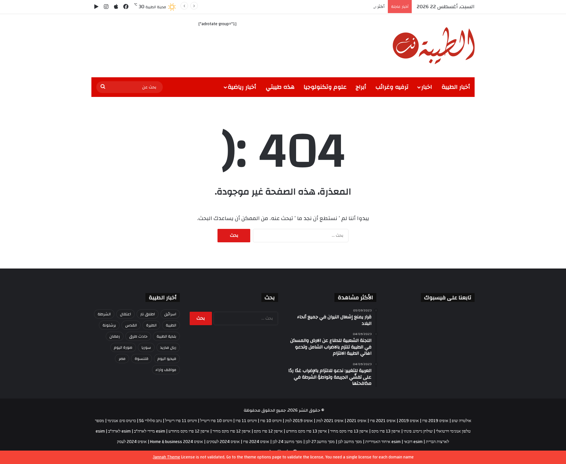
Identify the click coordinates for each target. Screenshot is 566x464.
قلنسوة (141, 358)
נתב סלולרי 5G (150, 421)
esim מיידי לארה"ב (149, 431)
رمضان (114, 336)
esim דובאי (413, 442)
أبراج (361, 87)
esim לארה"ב (119, 431)
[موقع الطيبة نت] (434, 45)
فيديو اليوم (167, 358)
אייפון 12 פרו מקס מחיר (232, 431)
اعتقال (125, 314)
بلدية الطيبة (166, 336)
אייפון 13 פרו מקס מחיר (349, 431)
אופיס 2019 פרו (435, 421)
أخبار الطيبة (456, 87)
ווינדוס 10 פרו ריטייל (216, 421)
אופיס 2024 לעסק (132, 442)
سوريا (146, 347)
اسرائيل (170, 314)
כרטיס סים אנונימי (121, 421)
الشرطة (104, 314)
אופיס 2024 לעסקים (223, 442)
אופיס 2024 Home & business (176, 442)
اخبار (426, 87)
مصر (122, 358)
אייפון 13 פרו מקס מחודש (306, 431)
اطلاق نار (147, 314)
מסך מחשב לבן (350, 442)
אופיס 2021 (357, 421)
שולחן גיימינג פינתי (418, 431)
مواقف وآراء (166, 369)
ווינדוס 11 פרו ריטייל (181, 421)
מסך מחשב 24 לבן (287, 442)
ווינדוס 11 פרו (246, 421)
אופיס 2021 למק (330, 421)
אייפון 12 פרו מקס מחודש (188, 431)
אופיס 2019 (409, 421)
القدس (131, 325)
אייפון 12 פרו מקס (268, 431)
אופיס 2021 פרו (383, 421)
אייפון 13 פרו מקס (385, 431)
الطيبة (171, 325)
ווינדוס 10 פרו (271, 421)
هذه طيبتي (280, 87)
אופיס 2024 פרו (256, 442)
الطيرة (151, 325)
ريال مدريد (168, 347)
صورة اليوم (123, 347)
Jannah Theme (166, 457)
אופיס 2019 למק (299, 421)
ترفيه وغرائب (391, 87)
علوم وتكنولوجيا (325, 87)
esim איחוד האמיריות (383, 442)
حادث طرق (138, 336)
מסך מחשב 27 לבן (320, 442)
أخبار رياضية (242, 87)
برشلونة (109, 325)
